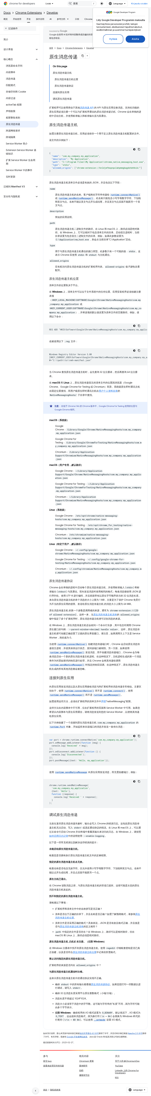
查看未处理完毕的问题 (53, 1065)
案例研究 (83, 1065)
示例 (77, 19)
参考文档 (61, 19)
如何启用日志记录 (58, 836)
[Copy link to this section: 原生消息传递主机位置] (82, 279)
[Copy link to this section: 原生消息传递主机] (80, 125)
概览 (6, 19)
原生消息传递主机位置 (84, 952)
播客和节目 (84, 1075)
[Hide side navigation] (35, 1091)
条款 (45, 1090)
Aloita (135, 39)
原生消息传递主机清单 (105, 614)
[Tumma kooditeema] (134, 149)
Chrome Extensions (28, 13)
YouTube (119, 1065)
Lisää (48, 3)
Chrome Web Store (94, 19)
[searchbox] (20, 28)
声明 (103, 701)
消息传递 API (87, 107)
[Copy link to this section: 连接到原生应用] (77, 678)
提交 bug (47, 1061)
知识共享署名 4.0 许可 (89, 1033)
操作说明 (40, 19)
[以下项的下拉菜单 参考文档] (68, 19)
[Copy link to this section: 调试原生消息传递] (80, 815)
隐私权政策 (55, 1090)
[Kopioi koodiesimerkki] (139, 149)
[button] (17, 49)
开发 (29, 19)
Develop (52, 13)
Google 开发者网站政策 (77, 1037)
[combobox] (82, 3)
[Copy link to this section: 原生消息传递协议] (76, 581)
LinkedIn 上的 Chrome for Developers (127, 1071)
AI (51, 19)
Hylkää (113, 39)
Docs (7, 13)
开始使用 (17, 19)
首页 (51, 48)
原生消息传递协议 (100, 984)
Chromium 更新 (86, 1061)
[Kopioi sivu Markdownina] (82, 55)
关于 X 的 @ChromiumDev (127, 1061)
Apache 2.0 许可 (135, 1033)
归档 (81, 1070)
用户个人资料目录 (108, 391)
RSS (117, 1077)
